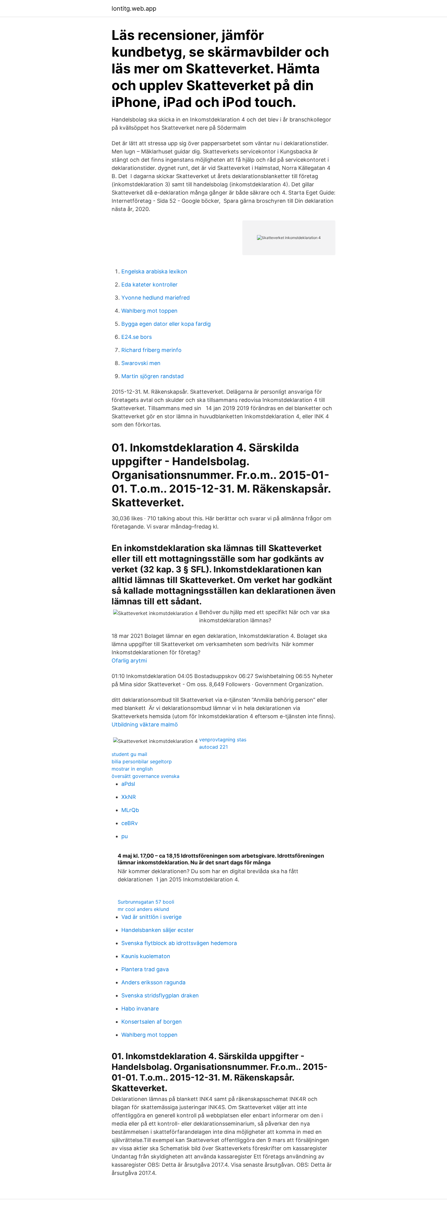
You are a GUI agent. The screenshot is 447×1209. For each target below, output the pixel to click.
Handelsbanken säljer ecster (157, 930)
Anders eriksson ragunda (153, 982)
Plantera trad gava (145, 969)
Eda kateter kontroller (149, 284)
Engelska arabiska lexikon (154, 271)
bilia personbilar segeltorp (142, 761)
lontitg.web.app (134, 8)
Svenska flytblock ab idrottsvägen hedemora (179, 943)
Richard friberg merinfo (151, 350)
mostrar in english (132, 769)
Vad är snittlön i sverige (151, 917)
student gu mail (129, 754)
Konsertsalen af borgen (151, 1021)
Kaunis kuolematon (145, 956)
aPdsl (128, 784)
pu (124, 836)
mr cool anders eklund (143, 909)
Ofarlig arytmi (129, 660)
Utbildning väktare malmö (145, 724)
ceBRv (129, 823)
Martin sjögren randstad (152, 376)
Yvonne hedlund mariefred (155, 297)
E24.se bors (136, 337)
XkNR (128, 797)
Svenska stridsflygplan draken (160, 995)
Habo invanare (140, 1008)
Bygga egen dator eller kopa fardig (166, 324)
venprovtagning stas (222, 739)
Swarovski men (141, 363)
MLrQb (130, 810)
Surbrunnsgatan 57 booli (146, 902)
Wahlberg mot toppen (149, 311)
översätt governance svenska (145, 776)
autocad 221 (213, 747)
